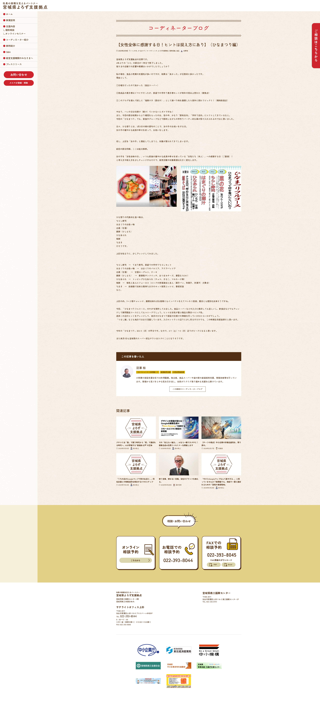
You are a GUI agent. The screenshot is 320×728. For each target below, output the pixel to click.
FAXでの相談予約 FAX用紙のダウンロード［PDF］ (214, 564)
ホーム (9, 14)
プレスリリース (14, 64)
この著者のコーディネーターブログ (187, 389)
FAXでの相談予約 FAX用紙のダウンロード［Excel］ (229, 564)
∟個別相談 (8, 29)
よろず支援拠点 (163, 51)
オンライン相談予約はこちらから (136, 560)
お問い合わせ (18, 74)
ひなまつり (142, 51)
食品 (177, 51)
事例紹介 (10, 45)
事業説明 (10, 20)
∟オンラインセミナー (14, 33)
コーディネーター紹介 (17, 39)
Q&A (8, 51)
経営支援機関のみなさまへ (19, 58)
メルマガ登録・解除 (19, 82)
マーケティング (151, 51)
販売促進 (173, 51)
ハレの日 (134, 51)
